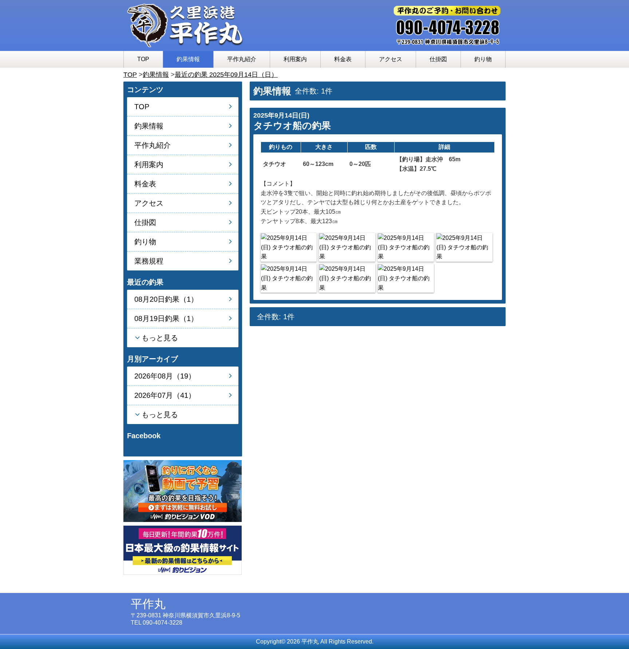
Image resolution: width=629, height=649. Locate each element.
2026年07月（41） (164, 395)
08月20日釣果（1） (166, 299)
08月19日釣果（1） (166, 318)
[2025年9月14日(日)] (289, 247)
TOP (143, 59)
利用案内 (295, 59)
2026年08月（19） (164, 376)
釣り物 (483, 59)
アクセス (390, 59)
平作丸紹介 (241, 59)
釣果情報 (188, 59)
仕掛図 (438, 59)
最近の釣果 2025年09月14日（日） (226, 74)
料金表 (343, 59)
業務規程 (148, 261)
